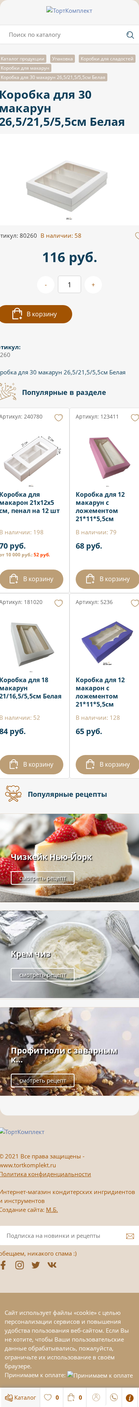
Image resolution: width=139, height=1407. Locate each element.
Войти (96, 1396)
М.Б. (52, 1209)
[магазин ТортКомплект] (69, 10)
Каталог (24, 1397)
